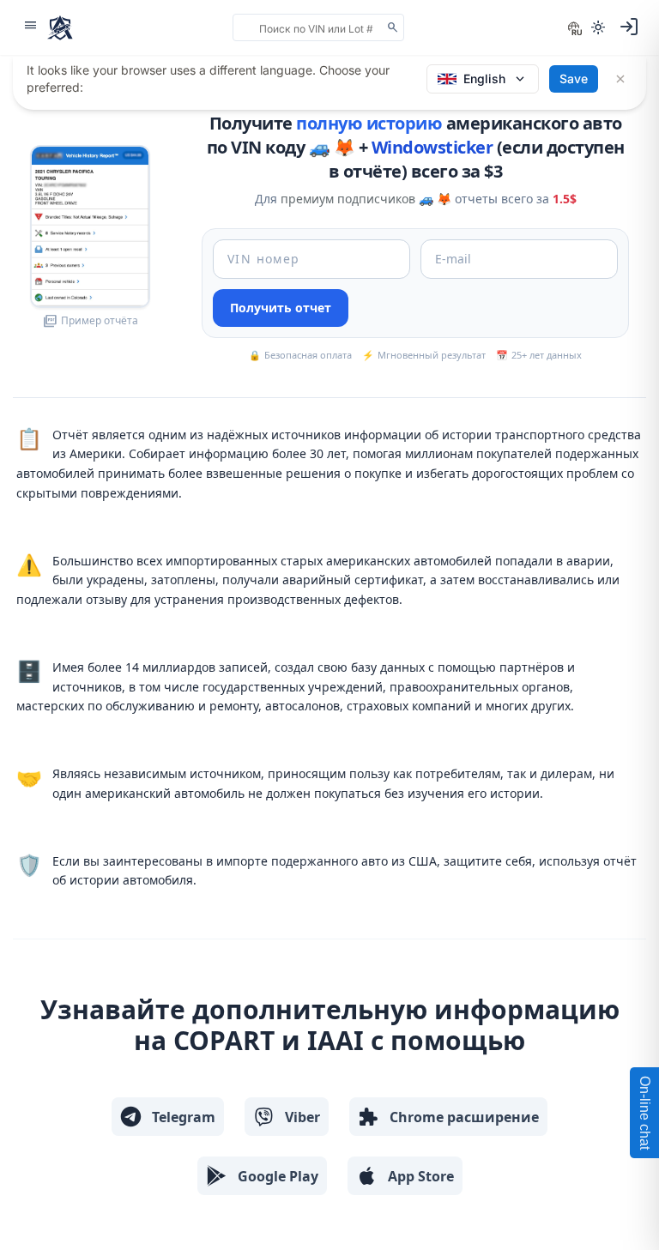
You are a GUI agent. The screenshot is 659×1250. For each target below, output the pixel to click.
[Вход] (629, 26)
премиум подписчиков (348, 198)
